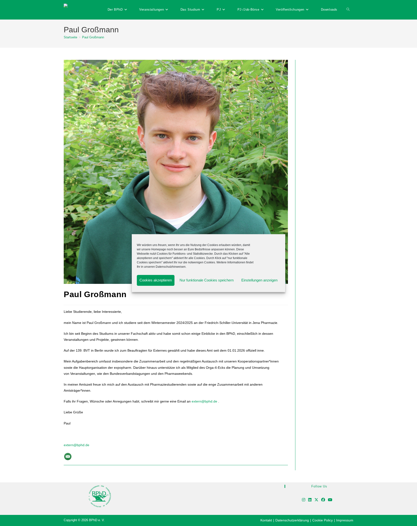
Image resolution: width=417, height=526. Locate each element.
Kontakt (266, 520)
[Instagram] (303, 500)
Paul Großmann (93, 37)
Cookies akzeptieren (155, 280)
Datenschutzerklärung (292, 520)
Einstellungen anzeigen (259, 280)
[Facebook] (323, 500)
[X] (316, 500)
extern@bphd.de (76, 445)
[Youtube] (330, 500)
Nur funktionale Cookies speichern (207, 280)
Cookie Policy (322, 520)
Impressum (344, 520)
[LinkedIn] (310, 500)
